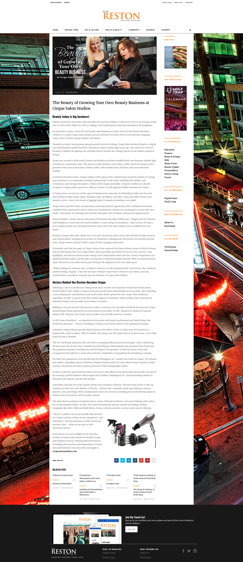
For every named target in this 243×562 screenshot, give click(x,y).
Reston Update (171, 167)
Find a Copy (178, 2)
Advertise (189, 2)
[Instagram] (195, 551)
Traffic (67, 2)
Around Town (71, 30)
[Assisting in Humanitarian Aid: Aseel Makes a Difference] (91, 478)
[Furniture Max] (113, 475)
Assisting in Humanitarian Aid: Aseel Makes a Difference (91, 492)
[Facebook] (183, 551)
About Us (168, 222)
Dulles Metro (55, 2)
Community (134, 30)
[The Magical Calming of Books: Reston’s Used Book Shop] (145, 478)
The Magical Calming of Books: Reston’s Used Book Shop (144, 492)
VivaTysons (170, 247)
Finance (168, 153)
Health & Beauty (113, 30)
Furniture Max (112, 483)
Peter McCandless (72, 92)
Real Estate (169, 226)
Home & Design (172, 156)
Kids (166, 160)
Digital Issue (166, 2)
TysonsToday (171, 250)
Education (169, 150)
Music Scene (170, 163)
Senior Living (171, 174)
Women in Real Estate (62, 483)
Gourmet (165, 30)
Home (55, 30)
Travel (167, 177)
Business (150, 30)
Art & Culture (92, 30)
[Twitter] (189, 551)
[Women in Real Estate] (63, 475)
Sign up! (131, 529)
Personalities (171, 170)
